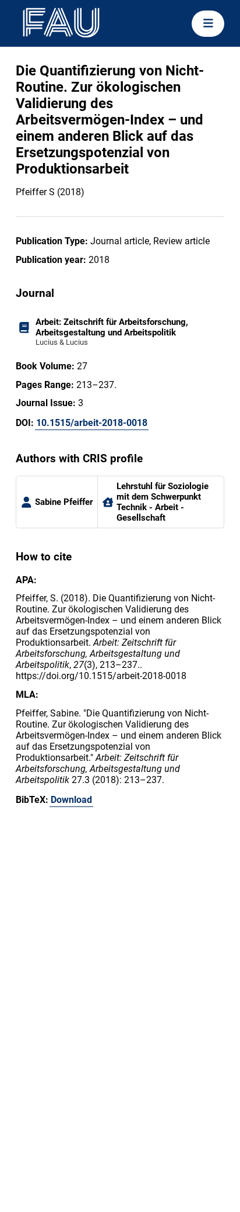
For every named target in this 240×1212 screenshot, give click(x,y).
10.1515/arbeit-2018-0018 (91, 422)
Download (71, 799)
